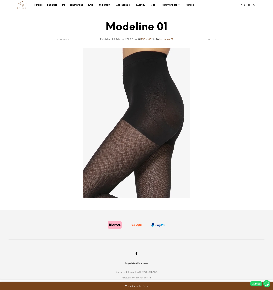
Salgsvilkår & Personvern (136, 263)
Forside (38, 5)
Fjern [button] (145, 286)
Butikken (52, 5)
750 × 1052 (147, 39)
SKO (153, 5)
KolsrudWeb (145, 278)
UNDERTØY (104, 5)
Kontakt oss (76, 5)
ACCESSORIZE (123, 5)
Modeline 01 (166, 39)
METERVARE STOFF (170, 5)
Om (63, 5)
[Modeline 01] (136, 123)
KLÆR (90, 5)
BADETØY (140, 5)
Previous (64, 39)
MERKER (190, 5)
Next (210, 39)
